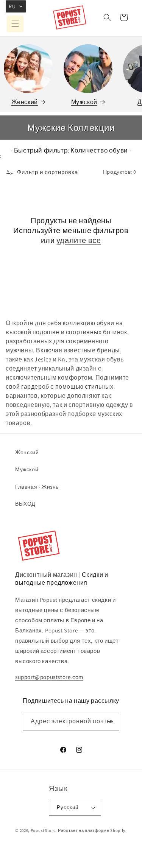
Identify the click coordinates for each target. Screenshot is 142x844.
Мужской (84, 102)
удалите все (78, 240)
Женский (24, 102)
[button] (15, 24)
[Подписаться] (110, 721)
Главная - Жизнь (37, 486)
